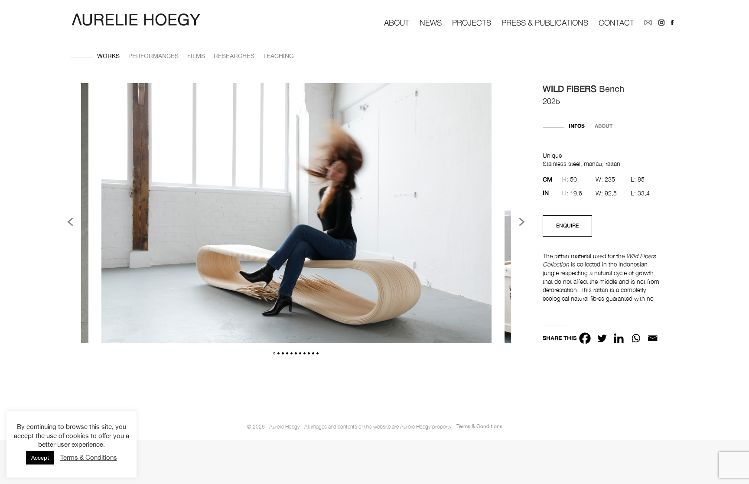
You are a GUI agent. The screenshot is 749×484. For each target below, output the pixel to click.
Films (196, 55)
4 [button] (287, 353)
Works (108, 55)
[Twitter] (601, 338)
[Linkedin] (618, 338)
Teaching (278, 55)
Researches (234, 55)
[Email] (652, 338)
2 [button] (278, 353)
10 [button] (313, 353)
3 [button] (283, 353)
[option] (296, 214)
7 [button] (300, 353)
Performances (153, 55)
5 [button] (291, 353)
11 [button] (317, 353)
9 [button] (309, 353)
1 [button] (274, 353)
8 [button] (304, 353)
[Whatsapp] (635, 338)
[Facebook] (585, 338)
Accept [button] (40, 458)
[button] (70, 222)
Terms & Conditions (479, 426)
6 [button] (296, 353)
